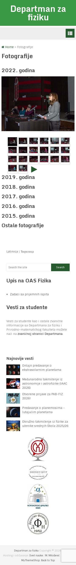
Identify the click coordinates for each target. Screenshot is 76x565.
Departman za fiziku (38, 13)
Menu (70, 33)
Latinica (12, 251)
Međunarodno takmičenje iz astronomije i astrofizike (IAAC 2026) (44, 383)
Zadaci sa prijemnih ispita (29, 294)
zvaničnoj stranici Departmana (40, 334)
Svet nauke (36, 555)
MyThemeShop (30, 560)
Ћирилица (27, 251)
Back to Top (48, 560)
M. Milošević (52, 555)
